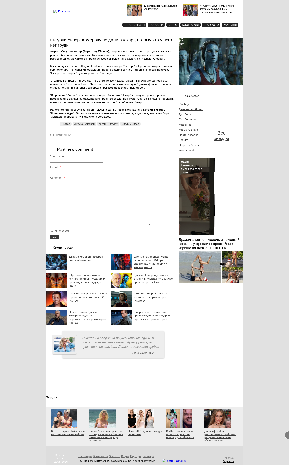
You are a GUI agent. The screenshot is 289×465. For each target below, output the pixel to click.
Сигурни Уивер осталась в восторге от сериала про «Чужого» (150, 297)
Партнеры (148, 456)
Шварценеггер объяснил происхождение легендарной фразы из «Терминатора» (152, 315)
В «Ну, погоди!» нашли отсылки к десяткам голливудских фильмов (180, 434)
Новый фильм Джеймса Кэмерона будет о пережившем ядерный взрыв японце (87, 317)
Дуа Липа (185, 114)
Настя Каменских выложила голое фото (191, 167)
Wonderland (186, 150)
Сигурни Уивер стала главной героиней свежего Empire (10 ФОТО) (88, 297)
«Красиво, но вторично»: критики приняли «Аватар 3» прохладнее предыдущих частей (87, 280)
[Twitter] (94, 134)
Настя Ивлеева (188, 134)
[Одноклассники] (103, 134)
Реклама (89, 3)
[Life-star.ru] (61, 11)
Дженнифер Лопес (191, 109)
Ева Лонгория (188, 119)
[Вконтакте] (85, 134)
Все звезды (221, 135)
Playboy (184, 104)
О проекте (78, 3)
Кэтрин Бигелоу (108, 123)
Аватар (66, 123)
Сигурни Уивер (130, 123)
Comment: (57, 177)
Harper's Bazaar (189, 145)
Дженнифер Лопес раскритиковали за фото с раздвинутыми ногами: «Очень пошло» (220, 436)
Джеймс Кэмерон (84, 123)
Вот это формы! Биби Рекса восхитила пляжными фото (68, 433)
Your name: (58, 156)
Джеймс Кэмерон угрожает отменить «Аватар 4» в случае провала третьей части (153, 278)
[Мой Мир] (112, 134)
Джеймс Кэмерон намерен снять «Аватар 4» (86, 258)
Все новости (100, 456)
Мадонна (185, 124)
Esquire (183, 139)
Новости (156, 24)
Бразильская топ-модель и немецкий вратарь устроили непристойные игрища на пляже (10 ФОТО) (209, 244)
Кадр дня (230, 24)
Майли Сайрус (188, 129)
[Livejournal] (76, 134)
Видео (172, 24)
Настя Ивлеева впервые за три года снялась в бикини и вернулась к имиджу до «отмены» (106, 436)
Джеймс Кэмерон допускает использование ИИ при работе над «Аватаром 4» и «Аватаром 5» (151, 262)
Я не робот (61, 230)
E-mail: (55, 167)
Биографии (190, 24)
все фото (222, 265)
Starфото (108, 18)
